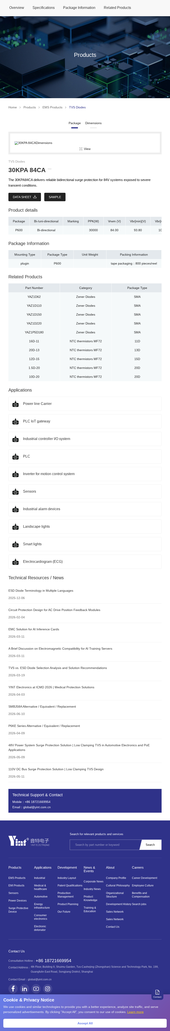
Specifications (44, 8)
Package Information (79, 8)
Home (12, 107)
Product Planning (68, 904)
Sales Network (115, 911)
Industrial (39, 878)
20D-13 (34, 350)
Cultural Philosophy (118, 885)
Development (67, 867)
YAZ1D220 (34, 323)
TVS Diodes (77, 107)
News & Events (89, 869)
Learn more (135, 1012)
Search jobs (139, 904)
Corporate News (93, 881)
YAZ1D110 (34, 305)
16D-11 (34, 341)
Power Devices (17, 900)
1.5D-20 (34, 368)
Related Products (117, 8)
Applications (43, 867)
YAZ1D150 (34, 314)
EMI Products (16, 885)
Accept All (85, 1023)
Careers (138, 867)
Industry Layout (67, 878)
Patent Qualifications (70, 885)
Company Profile (116, 878)
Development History (118, 904)
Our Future (64, 911)
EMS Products (52, 107)
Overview (16, 8)
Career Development (144, 878)
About (110, 867)
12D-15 (34, 359)
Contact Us (112, 926)
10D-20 (34, 376)
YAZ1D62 (34, 297)
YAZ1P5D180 (34, 332)
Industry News (92, 889)
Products (29, 107)
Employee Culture (143, 885)
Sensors (13, 893)
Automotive (41, 896)
